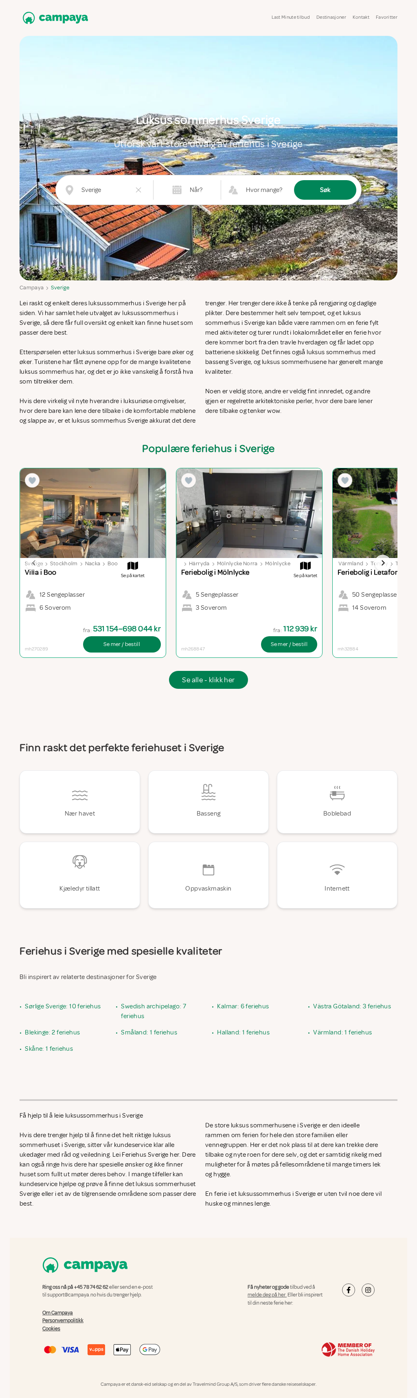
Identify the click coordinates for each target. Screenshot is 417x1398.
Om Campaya (57, 1313)
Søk (325, 190)
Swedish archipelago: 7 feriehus (153, 1011)
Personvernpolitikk (62, 1320)
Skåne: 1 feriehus (49, 1049)
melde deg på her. (267, 1295)
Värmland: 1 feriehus (342, 1032)
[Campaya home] (54, 17)
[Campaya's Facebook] (348, 1290)
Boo (113, 563)
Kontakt (361, 17)
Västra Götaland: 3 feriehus (352, 1006)
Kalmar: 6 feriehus (243, 1006)
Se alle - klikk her (208, 679)
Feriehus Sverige (145, 1155)
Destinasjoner (331, 17)
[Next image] (383, 563)
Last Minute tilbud (291, 17)
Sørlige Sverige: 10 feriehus (63, 1006)
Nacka (93, 563)
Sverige (60, 287)
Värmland (350, 563)
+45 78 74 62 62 (91, 1287)
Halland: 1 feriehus (243, 1032)
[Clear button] (138, 189)
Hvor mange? (264, 190)
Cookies (51, 1328)
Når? (196, 190)
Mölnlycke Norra (237, 563)
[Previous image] (34, 563)
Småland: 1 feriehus (149, 1032)
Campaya (32, 287)
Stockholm (63, 563)
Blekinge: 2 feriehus (52, 1032)
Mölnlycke (277, 563)
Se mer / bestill (121, 644)
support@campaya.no (71, 1295)
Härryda (199, 563)
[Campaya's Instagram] (368, 1290)
